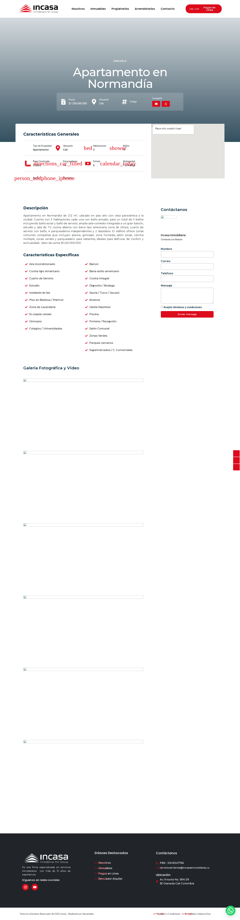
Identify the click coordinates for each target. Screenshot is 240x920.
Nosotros (78, 9)
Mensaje (166, 285)
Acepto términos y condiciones (183, 307)
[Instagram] (25, 887)
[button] (156, 104)
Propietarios (120, 9)
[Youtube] (35, 887)
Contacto (168, 9)
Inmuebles (98, 9)
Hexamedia (88, 914)
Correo (165, 261)
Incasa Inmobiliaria (173, 235)
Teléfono (167, 273)
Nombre (166, 249)
